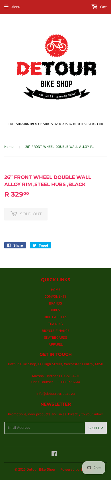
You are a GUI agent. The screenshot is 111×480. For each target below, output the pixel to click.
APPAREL (56, 344)
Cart (103, 7)
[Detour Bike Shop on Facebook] (54, 455)
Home (9, 147)
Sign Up (96, 428)
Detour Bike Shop (41, 469)
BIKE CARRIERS (55, 317)
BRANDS (55, 303)
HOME (55, 290)
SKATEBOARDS (55, 337)
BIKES (55, 310)
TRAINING (55, 324)
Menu (15, 7)
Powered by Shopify (76, 469)
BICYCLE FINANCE (55, 331)
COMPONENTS (56, 296)
